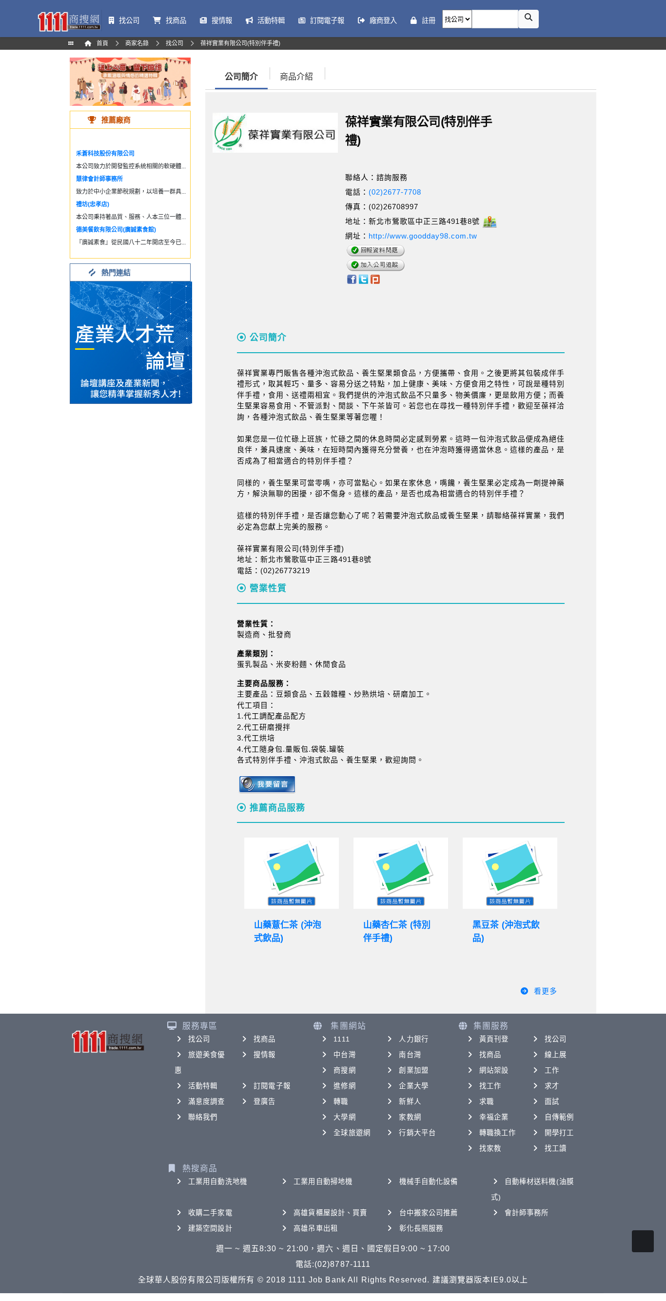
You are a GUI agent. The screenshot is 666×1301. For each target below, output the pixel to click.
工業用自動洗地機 (217, 1181)
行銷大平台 (417, 1133)
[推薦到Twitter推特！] (363, 279)
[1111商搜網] (68, 20)
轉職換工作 (497, 1133)
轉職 (340, 1101)
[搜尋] (528, 19)
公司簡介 (241, 76)
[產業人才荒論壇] (131, 342)
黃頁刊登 (494, 1039)
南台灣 (410, 1055)
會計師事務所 (527, 1213)
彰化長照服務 (421, 1228)
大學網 (344, 1117)
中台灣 (344, 1055)
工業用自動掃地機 (323, 1181)
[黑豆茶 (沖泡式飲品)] (510, 873)
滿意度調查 (206, 1101)
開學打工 (559, 1133)
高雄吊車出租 (316, 1228)
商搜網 (344, 1070)
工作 (552, 1070)
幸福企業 (494, 1117)
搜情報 (264, 1055)
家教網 (410, 1117)
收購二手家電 (210, 1213)
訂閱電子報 (272, 1086)
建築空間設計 (210, 1228)
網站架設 (494, 1070)
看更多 (545, 991)
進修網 (344, 1086)
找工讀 (556, 1148)
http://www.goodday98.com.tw (423, 236)
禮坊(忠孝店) (92, 204)
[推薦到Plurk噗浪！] (375, 279)
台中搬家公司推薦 (428, 1213)
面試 (552, 1101)
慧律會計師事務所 (99, 179)
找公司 (199, 1039)
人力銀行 (413, 1039)
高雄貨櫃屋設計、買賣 (330, 1213)
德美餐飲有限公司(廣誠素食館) (116, 229)
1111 (341, 1039)
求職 (486, 1101)
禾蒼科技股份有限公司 (105, 153)
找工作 (490, 1086)
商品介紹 (296, 76)
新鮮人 (410, 1101)
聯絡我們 (202, 1117)
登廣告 (264, 1101)
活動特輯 (202, 1086)
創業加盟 (413, 1070)
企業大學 (413, 1086)
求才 (552, 1086)
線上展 (556, 1055)
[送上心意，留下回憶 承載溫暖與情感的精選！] (130, 81)
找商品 (264, 1039)
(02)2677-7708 (395, 192)
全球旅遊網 (352, 1133)
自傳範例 (559, 1117)
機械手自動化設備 (428, 1181)
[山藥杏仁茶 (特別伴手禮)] (400, 873)
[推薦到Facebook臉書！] (351, 279)
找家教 (490, 1148)
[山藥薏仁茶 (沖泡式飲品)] (291, 873)
